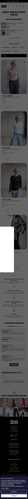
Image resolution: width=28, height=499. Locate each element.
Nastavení (14, 491)
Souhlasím (14, 495)
